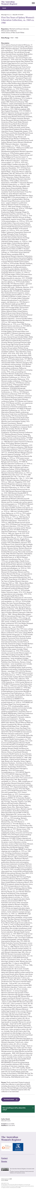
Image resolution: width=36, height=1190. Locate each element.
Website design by (6, 1179)
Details (4, 8)
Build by (4, 1180)
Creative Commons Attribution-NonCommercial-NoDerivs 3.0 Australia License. (22, 1172)
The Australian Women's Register (9, 3)
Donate (4, 1161)
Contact (4, 1158)
